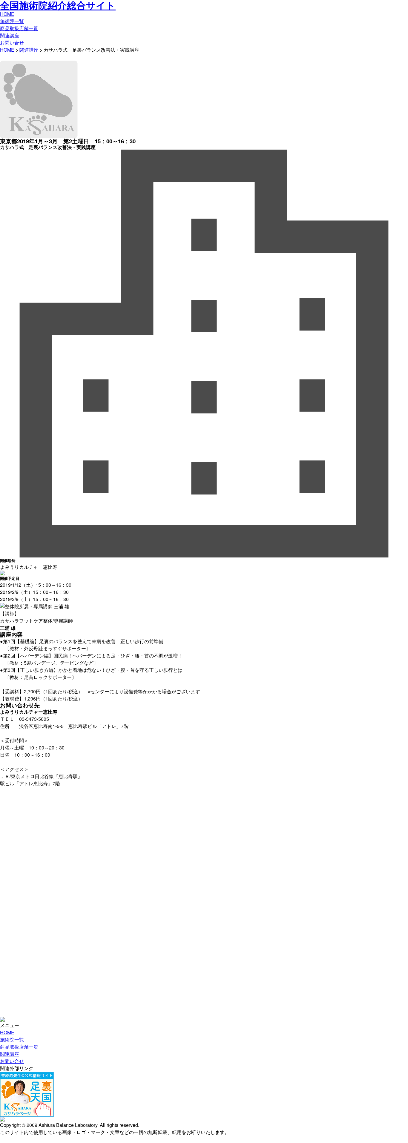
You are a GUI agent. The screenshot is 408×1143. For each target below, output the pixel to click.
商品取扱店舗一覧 (19, 28)
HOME (7, 13)
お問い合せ (12, 42)
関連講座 (9, 35)
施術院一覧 (12, 21)
